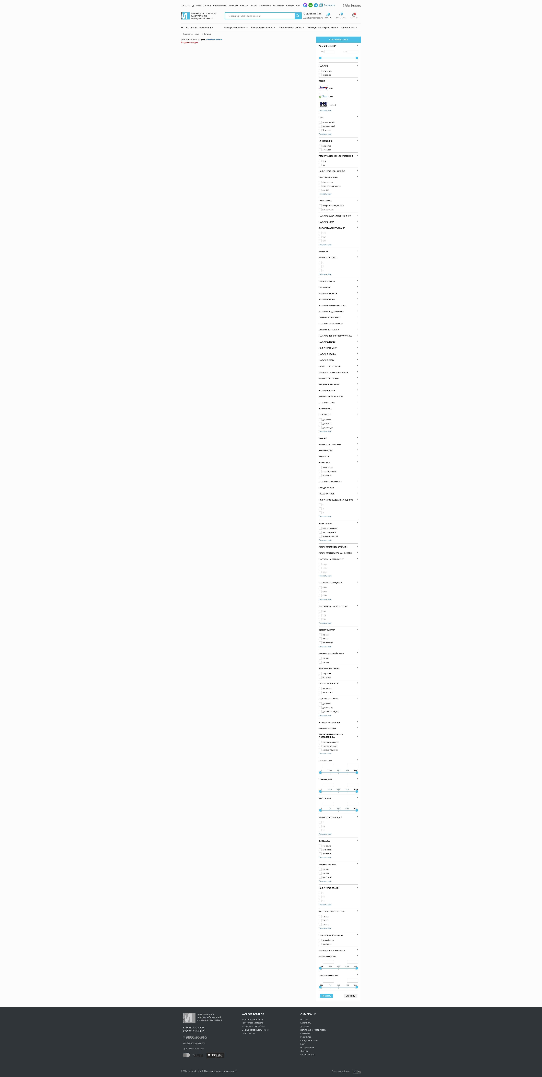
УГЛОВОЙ (323, 251)
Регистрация (356, 5)
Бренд (322, 81)
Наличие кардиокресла (331, 323)
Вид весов (324, 456)
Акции (254, 5)
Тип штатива (325, 523)
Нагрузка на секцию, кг (331, 582)
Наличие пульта (327, 299)
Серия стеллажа (327, 630)
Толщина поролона (329, 722)
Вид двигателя (326, 487)
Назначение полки (328, 698)
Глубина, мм (325, 779)
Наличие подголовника (331, 311)
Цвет (321, 117)
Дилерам (233, 5)
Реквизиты (278, 5)
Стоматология (248, 1033)
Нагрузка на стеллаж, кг (331, 559)
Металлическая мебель (253, 1026)
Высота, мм (325, 798)
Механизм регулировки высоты (335, 553)
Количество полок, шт (330, 817)
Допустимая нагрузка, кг (332, 228)
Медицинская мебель (252, 1019)
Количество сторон (329, 378)
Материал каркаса (328, 177)
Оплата (207, 5)
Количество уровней (329, 366)
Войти (347, 5)
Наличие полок (327, 390)
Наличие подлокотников (332, 950)
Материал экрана (327, 728)
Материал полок (327, 864)
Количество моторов (330, 444)
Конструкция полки (329, 668)
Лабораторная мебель (252, 1022)
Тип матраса (325, 408)
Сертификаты (220, 5)
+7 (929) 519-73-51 (194, 1031)
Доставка (196, 5)
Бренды (290, 5)
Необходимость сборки (331, 935)
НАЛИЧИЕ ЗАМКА (327, 281)
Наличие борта (326, 222)
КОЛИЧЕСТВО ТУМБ (328, 257)
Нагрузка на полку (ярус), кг (333, 606)
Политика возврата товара (313, 1029)
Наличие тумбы (327, 402)
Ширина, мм (325, 760)
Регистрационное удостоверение (336, 156)
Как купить (305, 1022)
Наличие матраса (328, 293)
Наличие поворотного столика (335, 336)
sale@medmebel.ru (312, 18)
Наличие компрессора (330, 481)
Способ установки (328, 683)
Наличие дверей (327, 342)
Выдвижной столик (329, 384)
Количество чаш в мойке (332, 171)
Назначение (325, 414)
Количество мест (327, 348)
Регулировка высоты (329, 317)
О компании (265, 5)
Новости (244, 5)
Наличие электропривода (332, 305)
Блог (298, 5)
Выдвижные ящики (329, 329)
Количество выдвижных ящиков (336, 500)
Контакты (185, 5)
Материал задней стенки (331, 653)
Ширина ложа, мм (328, 975)
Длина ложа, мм (327, 956)
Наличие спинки (327, 354)
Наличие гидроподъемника (333, 372)
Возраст (323, 438)
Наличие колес (326, 360)
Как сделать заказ (309, 1040)
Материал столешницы (331, 396)
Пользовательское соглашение (219, 1071)
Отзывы (304, 1051)
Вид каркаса (325, 200)
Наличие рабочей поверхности (335, 216)
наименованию (214, 39)
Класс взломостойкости (332, 911)
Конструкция (325, 141)
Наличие (323, 66)
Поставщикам (307, 1047)
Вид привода (326, 450)
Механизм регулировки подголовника (331, 735)
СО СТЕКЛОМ (325, 287)
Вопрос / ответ (307, 1054)
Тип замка (324, 841)
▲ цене (201, 39)
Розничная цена (327, 46)
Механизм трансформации (333, 547)
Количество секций (329, 888)
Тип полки (324, 462)
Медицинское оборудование (255, 1029)
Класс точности (327, 493)
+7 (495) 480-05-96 (312, 14)
